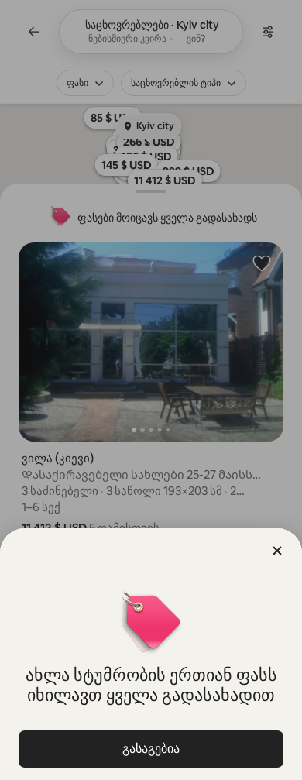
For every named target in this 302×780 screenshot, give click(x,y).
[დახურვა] (277, 551)
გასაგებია (151, 748)
